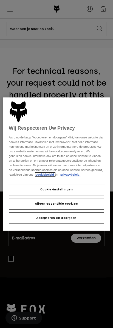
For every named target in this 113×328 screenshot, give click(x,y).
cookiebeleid (45, 174)
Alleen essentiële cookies (56, 204)
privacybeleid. (70, 174)
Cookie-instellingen (56, 189)
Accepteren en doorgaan (56, 218)
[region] (56, 164)
